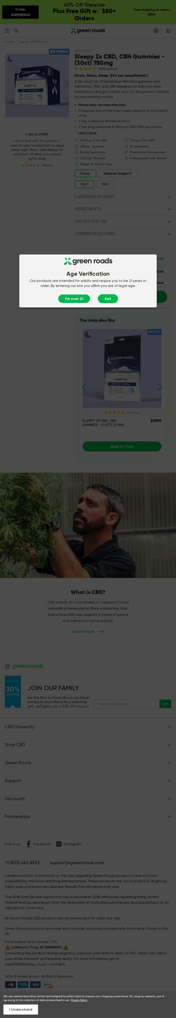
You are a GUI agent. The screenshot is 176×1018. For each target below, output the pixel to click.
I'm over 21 (74, 299)
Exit (108, 299)
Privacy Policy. (79, 1000)
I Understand (20, 1009)
